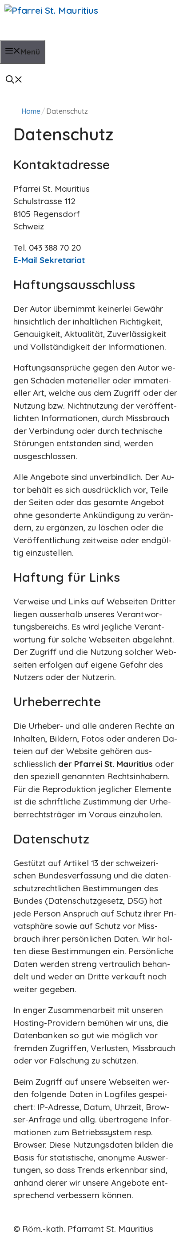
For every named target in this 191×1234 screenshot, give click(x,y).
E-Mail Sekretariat (49, 260)
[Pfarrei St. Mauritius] (80, 20)
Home (30, 111)
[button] (14, 75)
